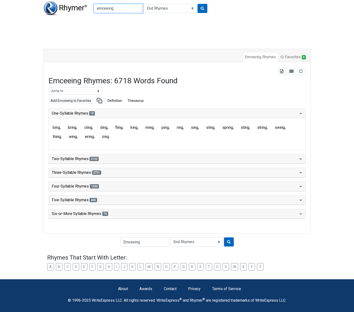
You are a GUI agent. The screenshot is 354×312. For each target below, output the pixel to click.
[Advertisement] (160, 31)
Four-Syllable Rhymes (75, 186)
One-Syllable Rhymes (73, 113)
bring (72, 127)
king (134, 127)
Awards (145, 288)
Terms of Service (226, 288)
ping (165, 127)
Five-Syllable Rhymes (74, 200)
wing (73, 136)
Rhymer (73, 7)
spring (227, 127)
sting (245, 127)
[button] (99, 101)
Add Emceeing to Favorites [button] (71, 101)
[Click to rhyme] (202, 8)
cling (88, 127)
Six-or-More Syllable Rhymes (79, 213)
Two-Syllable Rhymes (75, 158)
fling (119, 127)
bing (56, 127)
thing (57, 136)
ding (103, 127)
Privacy (194, 288)
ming (149, 127)
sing (194, 127)
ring (180, 127)
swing (280, 127)
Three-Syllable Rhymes (76, 172)
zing (105, 136)
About (123, 288)
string (262, 127)
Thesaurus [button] (135, 101)
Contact (170, 288)
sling (210, 127)
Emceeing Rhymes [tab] (260, 57)
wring (89, 136)
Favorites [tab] (294, 57)
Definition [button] (115, 101)
